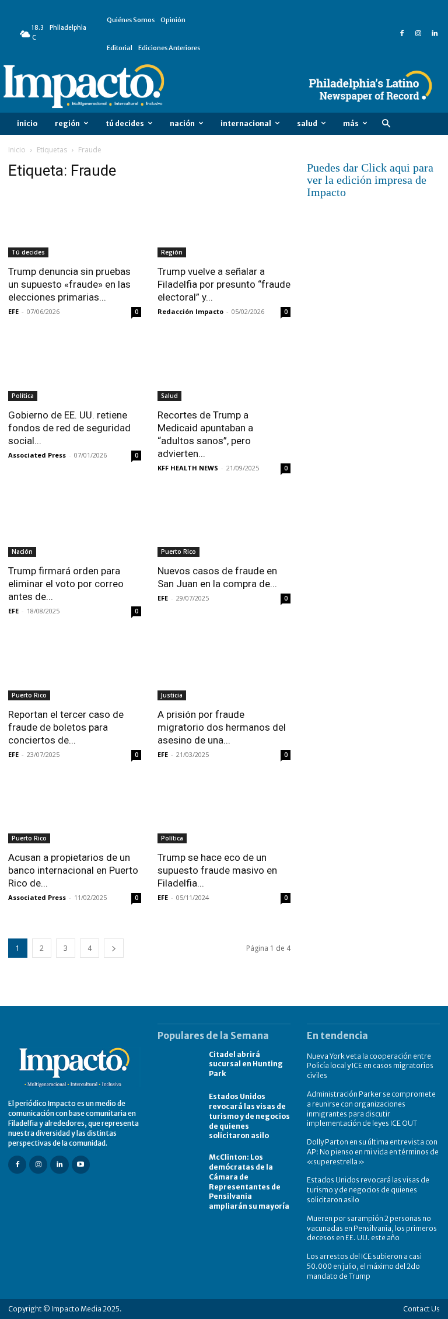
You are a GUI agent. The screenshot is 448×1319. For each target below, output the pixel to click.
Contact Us (421, 1308)
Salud (169, 396)
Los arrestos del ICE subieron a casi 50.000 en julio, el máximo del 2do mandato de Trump (364, 1266)
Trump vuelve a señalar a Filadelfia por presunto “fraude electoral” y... (224, 284)
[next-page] (114, 948)
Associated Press (37, 455)
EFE (13, 311)
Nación (22, 551)
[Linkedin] (434, 34)
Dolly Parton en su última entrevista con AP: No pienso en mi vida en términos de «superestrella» (373, 1151)
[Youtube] (81, 1165)
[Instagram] (418, 34)
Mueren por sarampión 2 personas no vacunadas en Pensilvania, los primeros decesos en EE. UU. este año (372, 1228)
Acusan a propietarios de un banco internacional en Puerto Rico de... (73, 870)
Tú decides (28, 252)
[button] (386, 124)
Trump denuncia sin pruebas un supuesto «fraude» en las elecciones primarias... (69, 284)
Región (172, 252)
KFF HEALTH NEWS (188, 467)
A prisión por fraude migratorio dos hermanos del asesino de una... (222, 727)
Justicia (172, 695)
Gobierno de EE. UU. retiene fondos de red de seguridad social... (69, 427)
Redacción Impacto (190, 311)
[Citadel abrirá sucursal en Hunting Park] (177, 1065)
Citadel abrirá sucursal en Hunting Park (246, 1064)
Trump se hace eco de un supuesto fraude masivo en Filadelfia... (217, 870)
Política (23, 396)
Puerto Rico (178, 551)
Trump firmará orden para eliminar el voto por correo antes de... (66, 583)
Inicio (17, 150)
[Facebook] (402, 34)
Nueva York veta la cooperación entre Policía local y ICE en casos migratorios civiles (370, 1066)
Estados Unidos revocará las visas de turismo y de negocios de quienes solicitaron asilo (249, 1116)
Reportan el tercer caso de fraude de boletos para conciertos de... (66, 727)
